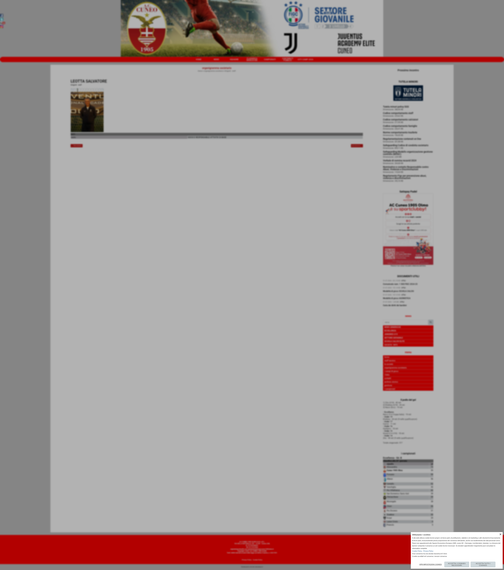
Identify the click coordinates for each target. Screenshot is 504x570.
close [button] (500, 534)
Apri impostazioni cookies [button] (430, 564)
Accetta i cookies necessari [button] (457, 564)
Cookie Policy (417, 551)
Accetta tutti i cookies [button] (483, 564)
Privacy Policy (428, 551)
